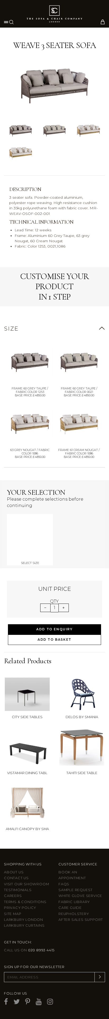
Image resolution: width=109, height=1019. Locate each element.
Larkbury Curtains (24, 925)
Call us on (29, 950)
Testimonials (18, 890)
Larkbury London (23, 920)
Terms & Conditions (25, 902)
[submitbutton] (99, 977)
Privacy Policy (20, 908)
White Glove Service (80, 896)
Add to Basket (54, 639)
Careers (13, 896)
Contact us (16, 878)
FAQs (63, 884)
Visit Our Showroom (26, 884)
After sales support (80, 920)
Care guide (70, 908)
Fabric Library (74, 902)
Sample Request (75, 890)
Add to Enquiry (54, 629)
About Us (14, 872)
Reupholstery (73, 914)
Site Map (12, 914)
